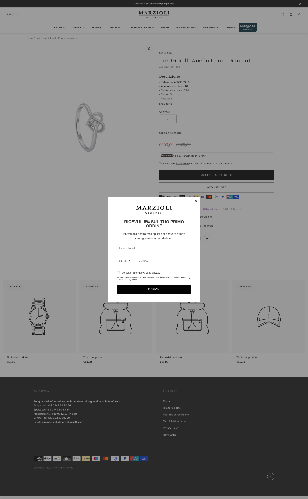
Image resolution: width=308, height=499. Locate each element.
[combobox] (125, 261)
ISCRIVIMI (154, 289)
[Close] (196, 201)
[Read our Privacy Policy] (189, 278)
